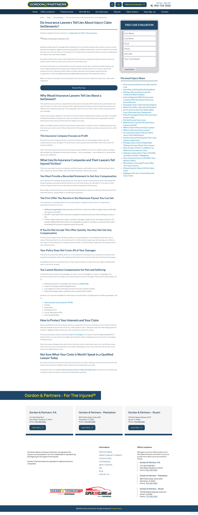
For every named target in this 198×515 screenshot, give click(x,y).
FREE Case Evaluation (133, 4)
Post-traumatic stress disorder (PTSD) (58, 302)
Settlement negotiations (53, 209)
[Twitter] (32, 470)
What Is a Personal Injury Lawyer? (136, 130)
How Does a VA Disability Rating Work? (139, 89)
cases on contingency (76, 334)
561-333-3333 (40, 422)
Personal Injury (91, 33)
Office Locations (48, 11)
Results (117, 11)
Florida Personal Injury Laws (134, 120)
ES (119, 4)
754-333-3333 (90, 422)
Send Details (129, 69)
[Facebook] (28, 470)
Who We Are (84, 11)
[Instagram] (45, 470)
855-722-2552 (162, 5)
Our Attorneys (102, 11)
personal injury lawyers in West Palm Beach (77, 370)
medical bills (84, 284)
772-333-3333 (139, 422)
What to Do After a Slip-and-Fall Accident (139, 107)
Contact (164, 11)
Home (35, 11)
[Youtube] (41, 470)
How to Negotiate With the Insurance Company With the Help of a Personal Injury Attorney (138, 99)
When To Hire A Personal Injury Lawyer (139, 127)
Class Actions (132, 11)
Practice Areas (67, 11)
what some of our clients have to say (71, 73)
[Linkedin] (37, 470)
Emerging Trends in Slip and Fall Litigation (140, 105)
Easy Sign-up (150, 11)
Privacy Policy (116, 508)
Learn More (36, 427)
